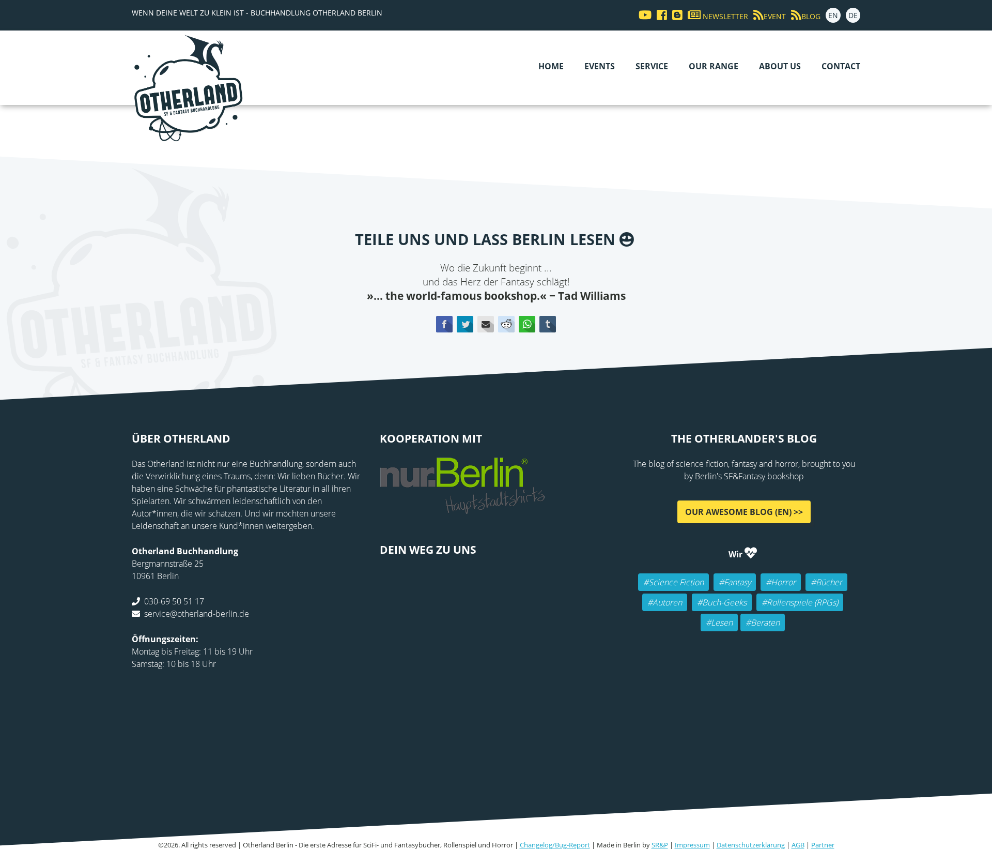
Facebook (444, 324)
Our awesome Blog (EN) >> (744, 512)
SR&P (660, 844)
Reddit (506, 324)
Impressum (692, 844)
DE (853, 15)
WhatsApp (527, 324)
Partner (822, 844)
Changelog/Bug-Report (555, 844)
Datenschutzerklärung (751, 844)
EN (833, 15)
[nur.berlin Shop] (462, 508)
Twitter (465, 324)
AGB (798, 844)
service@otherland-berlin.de (196, 613)
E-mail (485, 324)
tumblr (547, 324)
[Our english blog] (675, 15)
